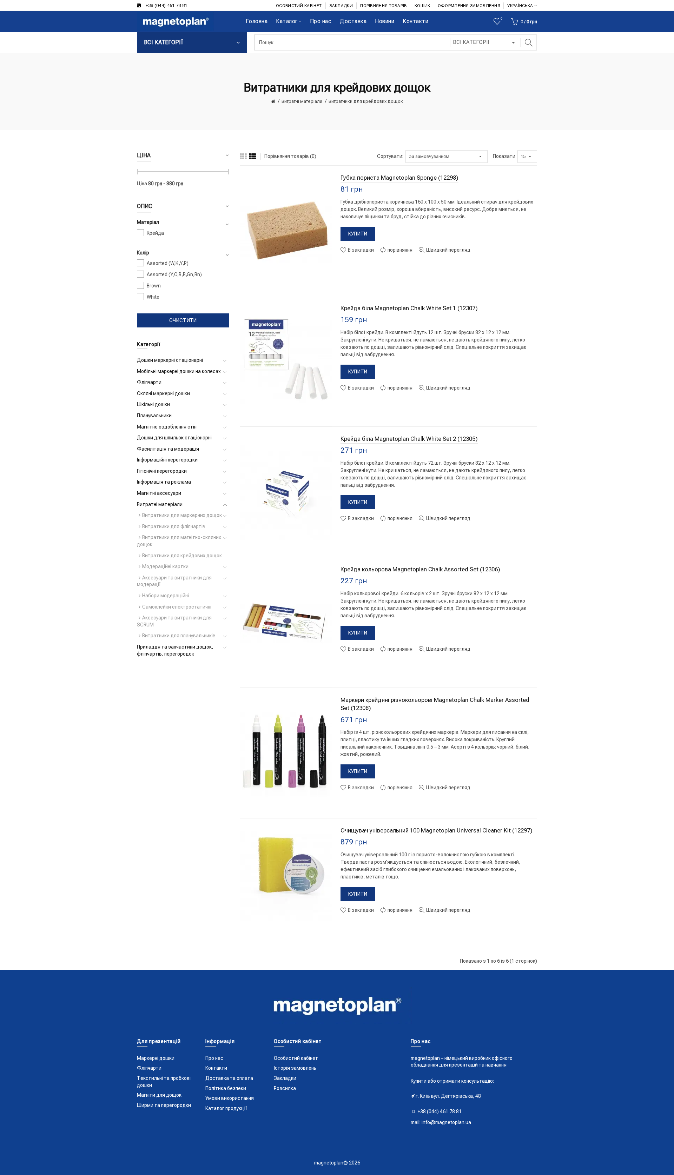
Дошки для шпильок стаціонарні (174, 437)
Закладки (285, 1078)
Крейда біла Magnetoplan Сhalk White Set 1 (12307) (409, 308)
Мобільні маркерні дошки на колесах (179, 371)
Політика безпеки (225, 1088)
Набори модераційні (165, 595)
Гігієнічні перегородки (162, 471)
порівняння (399, 250)
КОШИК (422, 5)
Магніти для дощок (159, 1095)
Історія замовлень (295, 1068)
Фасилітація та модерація (168, 449)
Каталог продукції (226, 1108)
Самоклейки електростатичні (176, 607)
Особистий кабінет (296, 1058)
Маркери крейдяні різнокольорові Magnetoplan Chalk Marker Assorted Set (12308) (435, 704)
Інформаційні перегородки (167, 460)
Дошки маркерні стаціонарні (170, 360)
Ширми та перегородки (164, 1105)
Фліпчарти (149, 382)
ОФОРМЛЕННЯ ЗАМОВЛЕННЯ (469, 5)
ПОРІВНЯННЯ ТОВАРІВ (383, 5)
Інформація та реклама (164, 482)
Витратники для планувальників (179, 635)
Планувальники (154, 415)
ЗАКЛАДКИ (341, 5)
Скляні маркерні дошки (163, 393)
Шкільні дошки (153, 404)
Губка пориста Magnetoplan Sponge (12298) (399, 177)
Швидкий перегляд (447, 250)
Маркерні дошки (155, 1058)
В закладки (360, 250)
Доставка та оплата (229, 1078)
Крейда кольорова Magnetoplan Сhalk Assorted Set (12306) (420, 569)
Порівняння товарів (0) (290, 156)
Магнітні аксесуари (159, 493)
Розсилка (285, 1088)
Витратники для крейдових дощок (366, 101)
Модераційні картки (165, 566)
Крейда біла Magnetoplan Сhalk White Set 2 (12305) (409, 438)
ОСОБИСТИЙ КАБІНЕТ (299, 5)
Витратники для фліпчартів (173, 526)
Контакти (216, 1068)
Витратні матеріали (302, 101)
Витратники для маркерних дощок (182, 515)
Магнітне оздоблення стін (167, 427)
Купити (358, 234)
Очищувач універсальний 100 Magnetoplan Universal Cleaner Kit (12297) (437, 830)
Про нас (214, 1058)
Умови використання (229, 1098)
